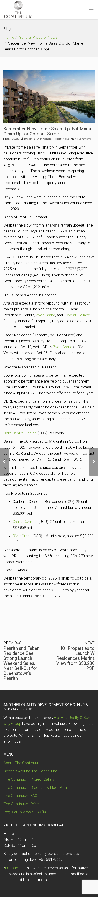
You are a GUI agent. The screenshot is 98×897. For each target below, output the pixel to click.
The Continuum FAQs (21, 795)
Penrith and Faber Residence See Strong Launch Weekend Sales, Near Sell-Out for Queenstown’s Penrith (21, 663)
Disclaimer (14, 868)
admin (31, 138)
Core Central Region (20, 433)
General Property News (38, 37)
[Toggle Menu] (91, 10)
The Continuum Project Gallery (28, 779)
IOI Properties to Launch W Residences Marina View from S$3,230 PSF (75, 658)
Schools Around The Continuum (30, 771)
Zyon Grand (45, 315)
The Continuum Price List (24, 803)
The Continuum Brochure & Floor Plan (35, 787)
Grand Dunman (25, 521)
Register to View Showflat (25, 812)
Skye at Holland (77, 315)
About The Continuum (22, 763)
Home (8, 37)
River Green (22, 536)
